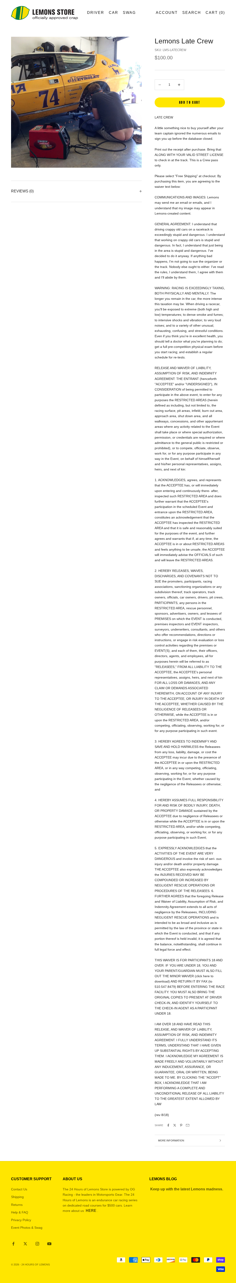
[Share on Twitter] (175, 1125)
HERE (91, 1211)
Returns (17, 1205)
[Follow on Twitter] (25, 1243)
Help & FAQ (19, 1212)
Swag (129, 13)
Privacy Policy (21, 1220)
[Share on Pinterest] (181, 1125)
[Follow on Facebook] (13, 1243)
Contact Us (19, 1189)
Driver (95, 13)
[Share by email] (187, 1125)
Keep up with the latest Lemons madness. (186, 1189)
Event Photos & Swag (26, 1227)
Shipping (17, 1197)
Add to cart (190, 102)
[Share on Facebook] (168, 1125)
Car (113, 13)
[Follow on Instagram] (37, 1243)
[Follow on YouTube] (49, 1243)
